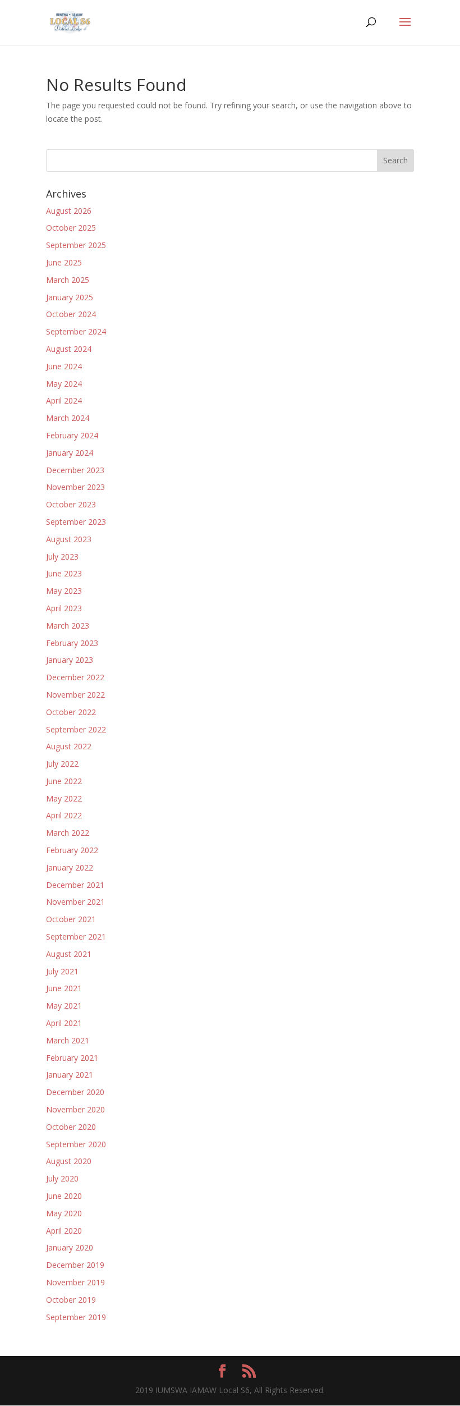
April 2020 (64, 1230)
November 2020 (75, 1109)
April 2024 (64, 400)
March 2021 (67, 1040)
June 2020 (64, 1195)
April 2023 (64, 608)
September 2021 (76, 936)
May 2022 (64, 798)
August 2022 (68, 746)
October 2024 (71, 314)
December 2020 (75, 1092)
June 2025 (64, 262)
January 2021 (69, 1074)
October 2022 (71, 712)
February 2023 (72, 643)
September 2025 (76, 245)
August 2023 (68, 539)
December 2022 (75, 677)
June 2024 (64, 366)
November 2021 (75, 901)
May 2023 (64, 590)
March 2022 (67, 832)
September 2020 (76, 1144)
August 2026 (68, 210)
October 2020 (71, 1126)
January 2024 (69, 452)
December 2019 (75, 1265)
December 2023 (75, 470)
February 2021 (72, 1057)
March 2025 (67, 279)
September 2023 (76, 521)
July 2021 (62, 971)
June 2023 (64, 573)
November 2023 (75, 487)
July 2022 (62, 763)
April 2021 (64, 1023)
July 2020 (62, 1178)
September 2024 (76, 331)
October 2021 (71, 919)
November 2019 (75, 1282)
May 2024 (64, 383)
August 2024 (68, 349)
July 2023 (62, 556)
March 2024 (67, 418)
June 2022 (64, 781)
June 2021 (64, 988)
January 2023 (69, 659)
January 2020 (69, 1247)
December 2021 (75, 885)
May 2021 (64, 1005)
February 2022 (72, 850)
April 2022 (64, 815)
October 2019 (71, 1299)
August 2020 (68, 1161)
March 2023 (67, 625)
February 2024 (72, 435)
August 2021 (68, 954)
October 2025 (71, 227)
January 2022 (69, 867)
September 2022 (76, 729)
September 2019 (76, 1317)
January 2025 (69, 297)
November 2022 (75, 694)
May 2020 (64, 1213)
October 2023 (71, 504)
